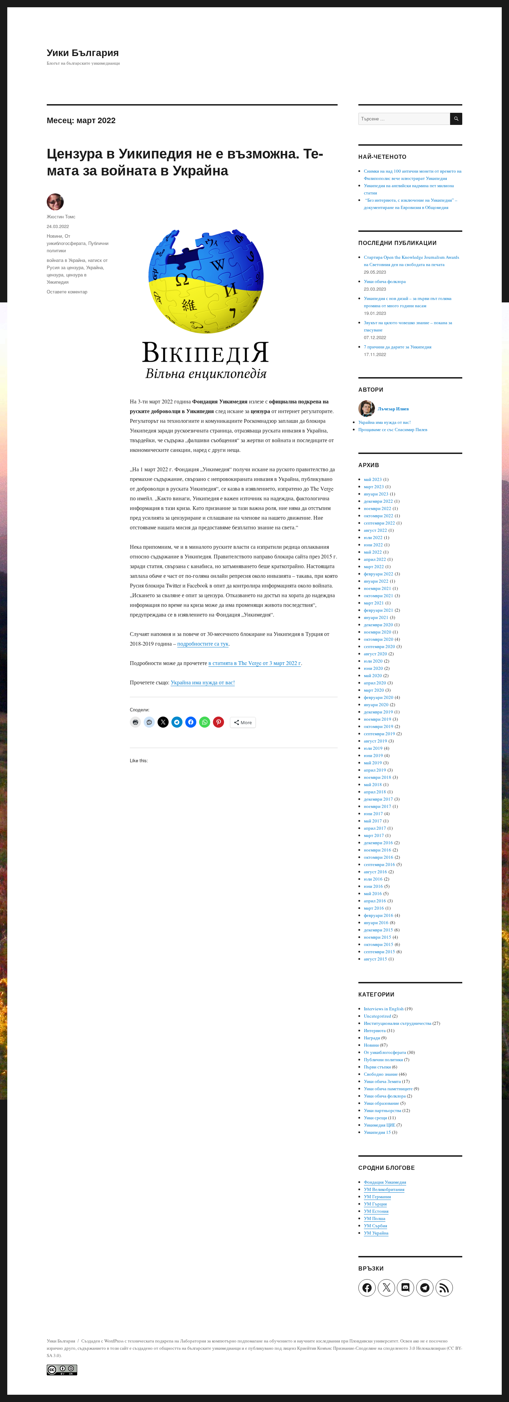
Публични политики (383, 1059)
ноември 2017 (377, 806)
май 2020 (373, 675)
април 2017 (375, 828)
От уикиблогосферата (385, 1052)
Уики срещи (375, 1117)
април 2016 (375, 901)
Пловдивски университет (373, 1341)
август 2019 (375, 741)
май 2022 (373, 552)
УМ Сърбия (375, 1225)
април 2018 (375, 792)
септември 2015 (379, 951)
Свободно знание (381, 1074)
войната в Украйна (66, 260)
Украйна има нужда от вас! (203, 682)
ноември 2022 (377, 508)
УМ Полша (374, 1218)
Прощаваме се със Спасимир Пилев (392, 429)
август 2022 (375, 530)
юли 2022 (373, 537)
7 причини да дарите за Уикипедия (397, 347)
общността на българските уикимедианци (200, 1348)
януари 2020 (376, 704)
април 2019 (375, 770)
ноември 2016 (377, 850)
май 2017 (373, 821)
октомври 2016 (378, 857)
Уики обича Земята (382, 1081)
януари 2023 (376, 494)
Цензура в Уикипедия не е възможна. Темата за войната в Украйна (185, 161)
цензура (55, 274)
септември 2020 (379, 646)
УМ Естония (376, 1211)
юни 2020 (373, 668)
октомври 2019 (378, 726)
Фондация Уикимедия (385, 1182)
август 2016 (375, 871)
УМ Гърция (375, 1204)
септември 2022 (379, 523)
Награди (372, 1038)
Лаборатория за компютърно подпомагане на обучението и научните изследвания (260, 1341)
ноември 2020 (377, 632)
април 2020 (375, 683)
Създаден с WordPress (103, 1341)
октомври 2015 (378, 944)
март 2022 (374, 566)
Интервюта (375, 1030)
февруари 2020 (378, 697)
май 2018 (373, 784)
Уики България (83, 52)
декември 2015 (378, 930)
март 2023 (374, 486)
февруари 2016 (378, 915)
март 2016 (374, 908)
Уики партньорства (382, 1110)
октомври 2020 (378, 639)
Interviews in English (384, 1008)
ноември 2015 (377, 937)
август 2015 (375, 959)
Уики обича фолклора (385, 281)
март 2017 (374, 835)
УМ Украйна (376, 1233)
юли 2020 (373, 661)
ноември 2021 (377, 588)
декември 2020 (378, 624)
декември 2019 (378, 712)
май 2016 (373, 893)
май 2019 (373, 762)
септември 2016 (379, 864)
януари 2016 (376, 922)
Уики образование (381, 1103)
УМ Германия (377, 1196)
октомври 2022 (378, 515)
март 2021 (374, 603)
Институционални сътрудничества (397, 1023)
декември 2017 (378, 799)
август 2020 (375, 653)
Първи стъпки (377, 1067)
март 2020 (374, 690)
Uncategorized (377, 1016)
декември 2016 (378, 842)
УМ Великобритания (384, 1189)
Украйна (94, 267)
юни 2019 (373, 755)
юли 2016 (373, 879)
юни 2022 (373, 544)
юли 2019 (373, 748)
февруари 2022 (378, 574)
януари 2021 (376, 617)
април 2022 (375, 559)
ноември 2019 (377, 719)
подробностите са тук (203, 643)
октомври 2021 (378, 595)
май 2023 (373, 479)
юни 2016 (373, 886)
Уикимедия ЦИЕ (379, 1125)
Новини (54, 236)
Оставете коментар (67, 291)
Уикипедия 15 (377, 1132)
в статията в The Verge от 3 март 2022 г (254, 662)
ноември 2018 (377, 777)
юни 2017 (373, 813)
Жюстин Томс (61, 216)
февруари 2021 (378, 610)
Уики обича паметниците (388, 1088)
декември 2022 (378, 501)
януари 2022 (376, 581)
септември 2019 (379, 733)
